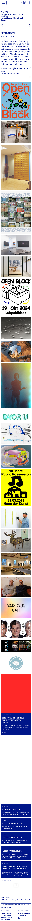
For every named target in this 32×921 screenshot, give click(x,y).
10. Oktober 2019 (7, 715)
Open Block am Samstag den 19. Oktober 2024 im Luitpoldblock (16, 297)
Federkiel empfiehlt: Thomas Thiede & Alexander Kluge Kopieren (16, 646)
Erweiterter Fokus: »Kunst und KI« (16, 245)
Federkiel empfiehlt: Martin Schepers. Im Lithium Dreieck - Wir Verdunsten (16, 433)
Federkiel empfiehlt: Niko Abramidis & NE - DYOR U (16, 415)
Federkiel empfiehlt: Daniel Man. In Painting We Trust (16, 456)
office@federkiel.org (25, 913)
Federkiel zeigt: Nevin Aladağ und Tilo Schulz (16, 328)
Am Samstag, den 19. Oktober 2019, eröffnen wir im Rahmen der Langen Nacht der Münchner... (15, 727)
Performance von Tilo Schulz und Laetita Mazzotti (13, 720)
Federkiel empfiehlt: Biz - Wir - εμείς (16, 587)
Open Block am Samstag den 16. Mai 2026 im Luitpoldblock (16, 101)
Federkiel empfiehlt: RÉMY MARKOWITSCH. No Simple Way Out (16, 540)
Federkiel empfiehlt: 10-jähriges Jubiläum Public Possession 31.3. (16, 487)
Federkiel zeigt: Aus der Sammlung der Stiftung (16, 132)
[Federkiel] (24, 4)
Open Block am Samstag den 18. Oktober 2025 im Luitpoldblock (16, 212)
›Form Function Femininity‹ (16, 385)
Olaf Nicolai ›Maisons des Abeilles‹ (16, 780)
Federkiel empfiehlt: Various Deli (16, 608)
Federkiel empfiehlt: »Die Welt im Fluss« (16, 266)
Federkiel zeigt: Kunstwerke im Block (16, 167)
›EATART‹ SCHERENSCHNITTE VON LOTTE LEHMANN (16, 746)
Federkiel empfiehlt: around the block (16, 663)
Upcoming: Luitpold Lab (16, 564)
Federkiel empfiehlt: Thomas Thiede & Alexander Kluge (16, 629)
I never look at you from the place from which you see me (16, 351)
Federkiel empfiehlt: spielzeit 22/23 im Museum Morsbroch (16, 518)
